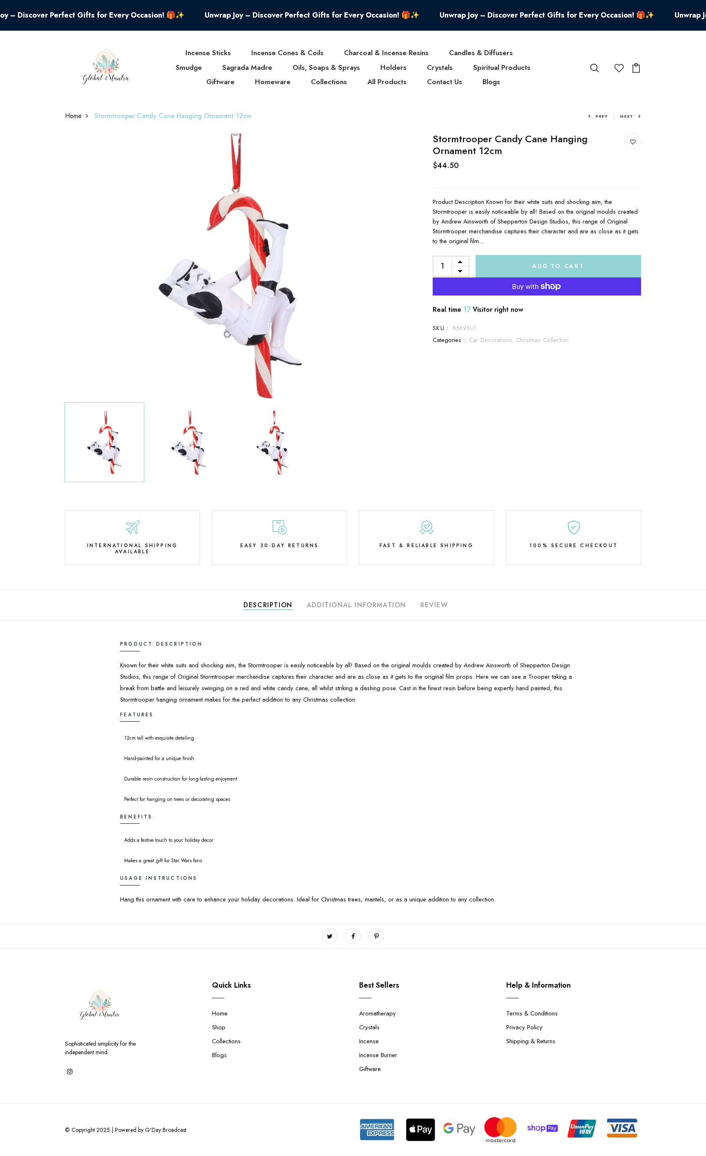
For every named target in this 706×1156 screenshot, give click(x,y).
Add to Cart (558, 266)
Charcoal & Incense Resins (386, 53)
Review (434, 605)
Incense (369, 1041)
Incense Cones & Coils (287, 53)
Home (73, 116)
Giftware (220, 82)
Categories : (449, 339)
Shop (219, 1027)
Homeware (272, 82)
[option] (230, 266)
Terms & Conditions (532, 1013)
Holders (393, 67)
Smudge (189, 67)
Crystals (440, 67)
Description (268, 605)
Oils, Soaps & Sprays (326, 67)
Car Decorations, (492, 339)
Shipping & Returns (530, 1041)
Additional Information (356, 605)
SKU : (441, 328)
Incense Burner (378, 1055)
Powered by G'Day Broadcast (150, 1130)
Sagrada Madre (247, 67)
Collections (329, 82)
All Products (387, 82)
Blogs (491, 82)
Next (627, 116)
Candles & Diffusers (481, 53)
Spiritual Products (501, 67)
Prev (602, 116)
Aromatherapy (377, 1013)
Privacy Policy (524, 1027)
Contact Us (444, 82)
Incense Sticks (208, 53)
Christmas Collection (542, 339)
